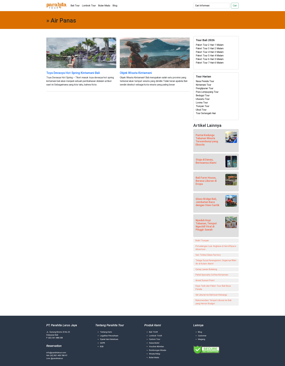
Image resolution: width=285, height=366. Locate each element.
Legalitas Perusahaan (109, 336)
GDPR (102, 343)
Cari (235, 5)
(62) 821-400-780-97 (58, 355)
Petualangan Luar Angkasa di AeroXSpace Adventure (215, 248)
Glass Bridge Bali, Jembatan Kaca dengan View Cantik (207, 202)
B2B (101, 346)
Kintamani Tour (203, 84)
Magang (201, 339)
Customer (202, 336)
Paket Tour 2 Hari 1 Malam (210, 44)
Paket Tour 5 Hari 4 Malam (210, 55)
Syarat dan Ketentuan (109, 339)
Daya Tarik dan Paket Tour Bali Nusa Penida (213, 287)
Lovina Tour (202, 102)
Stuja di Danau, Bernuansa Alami (206, 161)
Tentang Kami (106, 332)
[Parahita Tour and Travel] (56, 5)
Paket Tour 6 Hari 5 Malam (210, 59)
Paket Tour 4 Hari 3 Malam (210, 52)
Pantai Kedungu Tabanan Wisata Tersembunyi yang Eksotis (207, 140)
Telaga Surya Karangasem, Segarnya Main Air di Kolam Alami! (215, 262)
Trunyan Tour (202, 106)
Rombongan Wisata (157, 350)
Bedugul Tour (203, 95)
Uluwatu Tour (203, 99)
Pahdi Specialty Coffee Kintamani (211, 275)
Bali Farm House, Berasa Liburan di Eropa (206, 180)
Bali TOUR (153, 332)
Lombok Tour (89, 5)
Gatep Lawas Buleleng (206, 269)
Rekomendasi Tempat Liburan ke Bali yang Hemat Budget (213, 302)
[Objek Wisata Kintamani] (155, 52)
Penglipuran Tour (204, 88)
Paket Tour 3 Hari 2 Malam (210, 48)
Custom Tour (154, 339)
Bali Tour (75, 5)
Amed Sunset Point (204, 280)
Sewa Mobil (154, 343)
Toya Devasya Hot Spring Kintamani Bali (73, 73)
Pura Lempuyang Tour (207, 91)
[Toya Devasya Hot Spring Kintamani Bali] (81, 52)
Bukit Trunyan (202, 240)
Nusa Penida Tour (205, 81)
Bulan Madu (104, 5)
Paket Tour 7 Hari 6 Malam (210, 62)
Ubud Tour (201, 109)
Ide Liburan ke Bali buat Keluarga (211, 295)
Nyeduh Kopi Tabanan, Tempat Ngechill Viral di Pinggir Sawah (206, 225)
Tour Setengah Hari (206, 113)
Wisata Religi (154, 354)
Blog (115, 5)
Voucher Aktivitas (156, 346)
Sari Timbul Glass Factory (208, 255)
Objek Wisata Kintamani (136, 73)
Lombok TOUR (155, 336)
